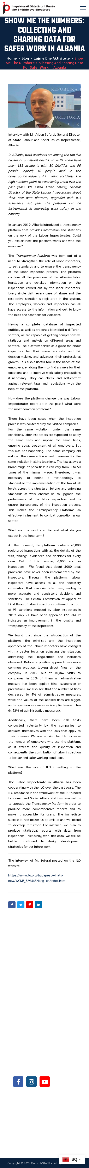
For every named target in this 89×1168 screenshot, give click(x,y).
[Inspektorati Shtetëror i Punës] (29, 8)
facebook (18, 1081)
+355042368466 (37, 1059)
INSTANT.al (46, 1163)
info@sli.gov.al (38, 1070)
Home (11, 58)
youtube (45, 1081)
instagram (31, 1081)
